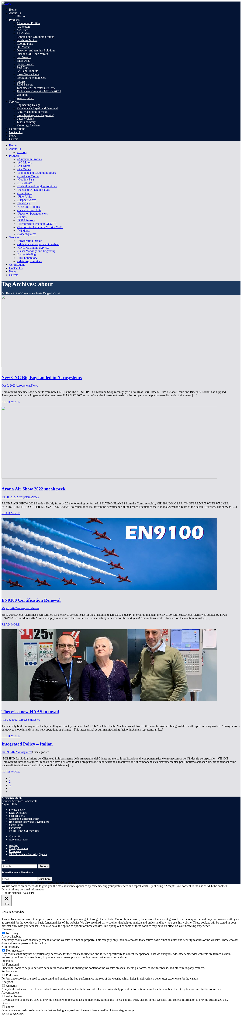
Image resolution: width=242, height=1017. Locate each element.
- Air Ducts (23, 165)
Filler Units (23, 60)
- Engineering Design (29, 240)
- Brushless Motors (28, 176)
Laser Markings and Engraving (35, 115)
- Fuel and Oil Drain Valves (33, 189)
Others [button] (5, 1003)
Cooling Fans (25, 43)
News (34, 385)
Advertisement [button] (10, 992)
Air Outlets (23, 33)
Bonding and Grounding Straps (35, 36)
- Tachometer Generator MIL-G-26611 (40, 227)
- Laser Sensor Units (29, 210)
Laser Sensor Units (28, 74)
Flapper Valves (25, 64)
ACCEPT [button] (29, 892)
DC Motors (23, 47)
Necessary (12, 933)
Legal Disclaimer (18, 812)
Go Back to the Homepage (17, 293)
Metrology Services (28, 125)
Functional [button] (8, 960)
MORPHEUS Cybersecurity (24, 830)
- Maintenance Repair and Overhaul (38, 244)
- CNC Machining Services (33, 247)
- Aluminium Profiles (29, 159)
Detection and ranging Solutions (36, 50)
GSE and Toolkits (27, 70)
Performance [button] (9, 971)
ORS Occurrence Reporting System (28, 854)
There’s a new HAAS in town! (30, 711)
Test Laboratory (26, 122)
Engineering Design (28, 105)
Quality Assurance (18, 848)
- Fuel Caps (23, 203)
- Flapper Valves (26, 200)
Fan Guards (24, 57)
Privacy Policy (17, 809)
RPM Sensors (25, 84)
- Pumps (21, 217)
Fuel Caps (23, 67)
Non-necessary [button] (10, 946)
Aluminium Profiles (28, 23)
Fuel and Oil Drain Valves (32, 53)
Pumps (21, 81)
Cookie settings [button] (11, 892)
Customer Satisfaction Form (24, 818)
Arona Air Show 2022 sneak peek (33, 488)
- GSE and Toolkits (28, 206)
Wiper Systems (25, 98)
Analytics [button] (7, 982)
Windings (22, 94)
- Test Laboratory (27, 257)
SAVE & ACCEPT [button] (13, 1013)
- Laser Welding (26, 254)
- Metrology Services (29, 261)
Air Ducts (22, 30)
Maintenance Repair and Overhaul (37, 108)
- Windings (23, 230)
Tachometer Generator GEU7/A (36, 87)
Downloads (15, 851)
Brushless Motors (27, 40)
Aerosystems (23, 385)
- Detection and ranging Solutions (37, 186)
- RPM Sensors (26, 220)
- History (22, 152)
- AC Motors (24, 162)
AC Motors (23, 26)
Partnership (15, 827)
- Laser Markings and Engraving (36, 251)
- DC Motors (24, 182)
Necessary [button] (8, 929)
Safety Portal (16, 824)
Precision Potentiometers (31, 77)
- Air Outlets (24, 169)
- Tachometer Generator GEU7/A (37, 223)
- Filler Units (24, 196)
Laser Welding (25, 118)
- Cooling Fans (25, 179)
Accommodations (18, 839)
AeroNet (13, 845)
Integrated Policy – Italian (27, 744)
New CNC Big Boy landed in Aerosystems (42, 377)
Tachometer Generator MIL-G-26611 (39, 91)
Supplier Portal (17, 815)
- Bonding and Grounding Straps (36, 172)
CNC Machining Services (32, 111)
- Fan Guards (24, 193)
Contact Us (15, 836)
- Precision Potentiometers (32, 213)
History (21, 16)
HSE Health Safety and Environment (29, 821)
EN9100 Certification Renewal (31, 600)
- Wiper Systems (26, 234)
